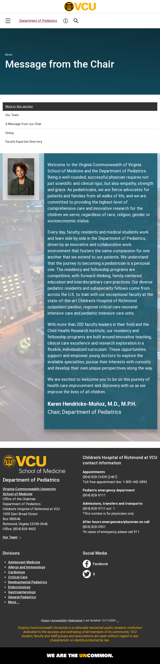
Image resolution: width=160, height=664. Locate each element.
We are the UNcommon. (80, 655)
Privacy (45, 620)
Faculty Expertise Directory (23, 141)
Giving (9, 133)
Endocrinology (19, 587)
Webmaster (75, 620)
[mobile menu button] (8, 20)
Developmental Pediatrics (27, 582)
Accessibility (59, 620)
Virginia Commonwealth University (29, 489)
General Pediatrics (22, 597)
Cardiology (16, 572)
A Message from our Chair (23, 124)
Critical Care (17, 577)
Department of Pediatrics (38, 21)
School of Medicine (17, 494)
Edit (117, 620)
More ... (13, 602)
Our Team (12, 115)
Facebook (100, 564)
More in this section (19, 106)
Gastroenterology (22, 592)
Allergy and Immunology (26, 567)
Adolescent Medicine (24, 562)
